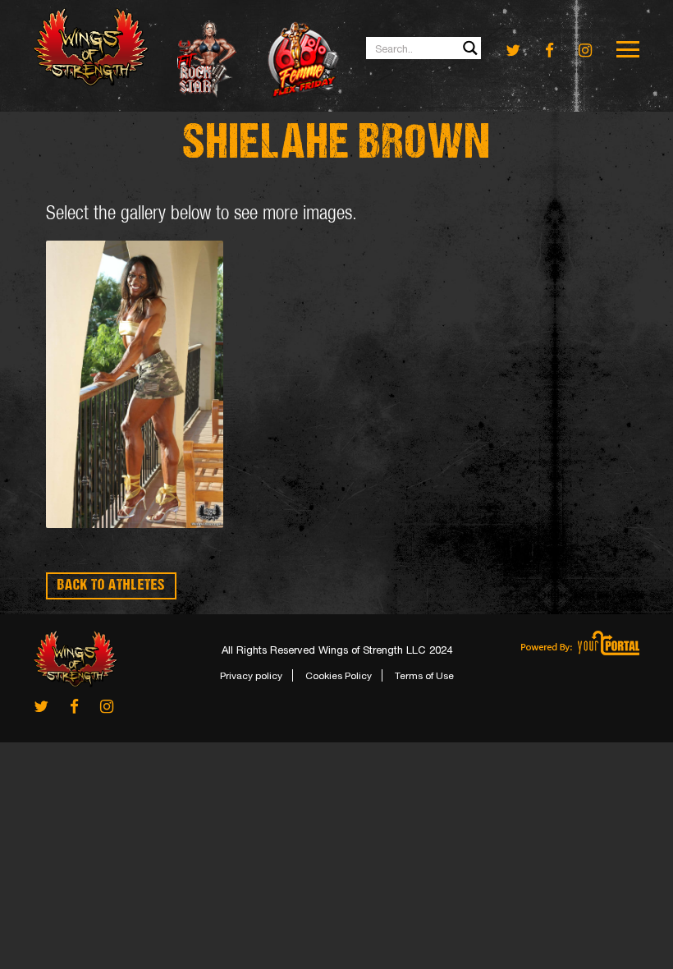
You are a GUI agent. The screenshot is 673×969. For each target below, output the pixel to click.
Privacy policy (251, 676)
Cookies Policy (338, 676)
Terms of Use (424, 676)
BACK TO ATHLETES (111, 586)
